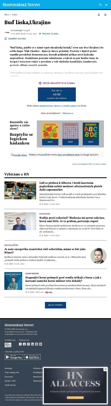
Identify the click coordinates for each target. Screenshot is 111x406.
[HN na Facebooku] (24, 344)
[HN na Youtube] (40, 344)
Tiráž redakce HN (12, 373)
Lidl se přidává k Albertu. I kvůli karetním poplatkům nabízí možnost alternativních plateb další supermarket (70, 186)
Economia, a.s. (22, 329)
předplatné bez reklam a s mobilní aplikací (59, 106)
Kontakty (8, 368)
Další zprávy (55, 305)
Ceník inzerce (10, 385)
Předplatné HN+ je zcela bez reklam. (93, 164)
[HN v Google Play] (14, 357)
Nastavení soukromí (41, 377)
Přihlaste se (67, 113)
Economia (9, 377)
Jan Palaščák (11, 245)
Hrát (50, 142)
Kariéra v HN (10, 381)
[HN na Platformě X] (20, 344)
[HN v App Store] (32, 357)
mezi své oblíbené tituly (69, 154)
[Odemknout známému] (105, 14)
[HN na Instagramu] (28, 344)
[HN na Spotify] (36, 344)
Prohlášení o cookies (41, 373)
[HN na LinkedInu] (32, 344)
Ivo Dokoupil (16, 30)
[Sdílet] (98, 14)
